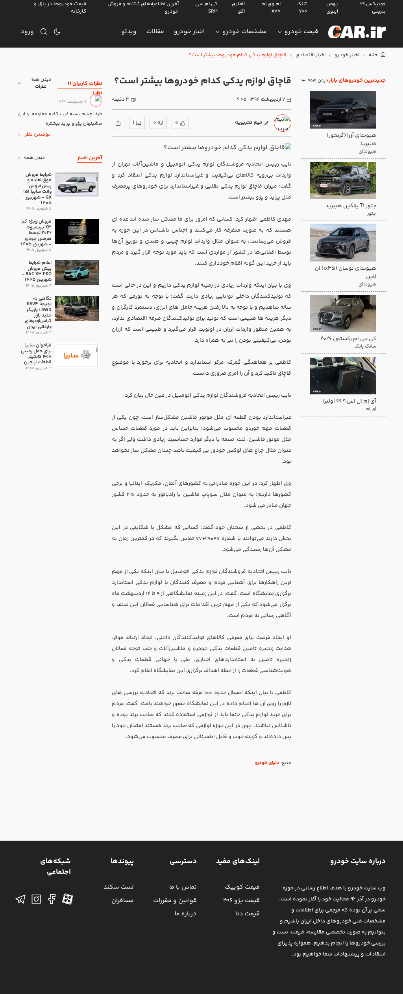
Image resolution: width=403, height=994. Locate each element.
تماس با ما (183, 887)
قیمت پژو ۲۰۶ (241, 901)
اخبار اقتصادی (310, 55)
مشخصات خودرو (244, 32)
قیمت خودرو (301, 32)
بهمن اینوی (332, 7)
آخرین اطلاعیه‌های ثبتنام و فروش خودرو (143, 7)
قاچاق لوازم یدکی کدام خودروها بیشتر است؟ (238, 55)
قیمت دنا (247, 914)
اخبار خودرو (189, 32)
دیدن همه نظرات (40, 83)
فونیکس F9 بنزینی (372, 7)
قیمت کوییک (242, 887)
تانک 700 (301, 7)
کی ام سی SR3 (206, 7)
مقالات (155, 32)
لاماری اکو (238, 7)
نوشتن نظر (37, 134)
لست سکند (119, 887)
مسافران (122, 901)
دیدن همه (317, 80)
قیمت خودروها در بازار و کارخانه (60, 7)
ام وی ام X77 (271, 7)
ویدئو (129, 32)
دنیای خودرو (267, 763)
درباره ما (186, 914)
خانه (373, 55)
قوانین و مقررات (175, 901)
